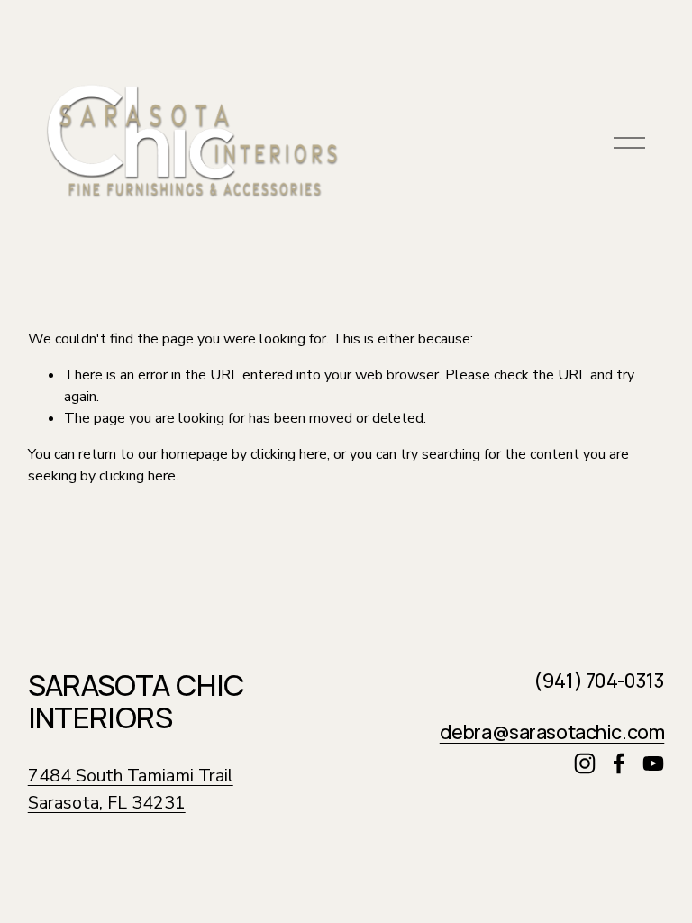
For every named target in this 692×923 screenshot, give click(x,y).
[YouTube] (653, 763)
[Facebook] (619, 763)
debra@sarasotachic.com (552, 731)
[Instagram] (585, 763)
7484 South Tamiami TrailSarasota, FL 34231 (130, 789)
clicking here (288, 454)
